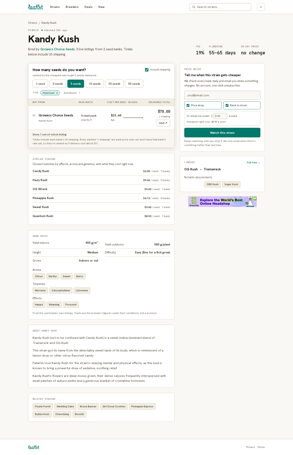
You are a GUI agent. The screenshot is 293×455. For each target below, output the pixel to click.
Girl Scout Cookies (114, 406)
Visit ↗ (163, 123)
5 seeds (76, 84)
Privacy (250, 447)
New (101, 7)
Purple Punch (43, 406)
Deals (88, 7)
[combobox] (222, 7)
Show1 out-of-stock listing (49, 134)
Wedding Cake (65, 406)
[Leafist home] (35, 6)
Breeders (72, 7)
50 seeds (134, 84)
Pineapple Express (142, 406)
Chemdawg (62, 414)
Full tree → (253, 162)
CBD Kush (213, 184)
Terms (261, 447)
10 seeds (95, 84)
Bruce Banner (88, 406)
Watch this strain (222, 132)
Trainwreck (212, 169)
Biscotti (79, 414)
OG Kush (191, 169)
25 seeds (114, 84)
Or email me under (198, 115)
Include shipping (160, 69)
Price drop (197, 105)
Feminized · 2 (50, 92)
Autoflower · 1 (72, 92)
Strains (55, 7)
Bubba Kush (42, 414)
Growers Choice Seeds (57, 49)
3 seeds (58, 84)
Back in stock (238, 105)
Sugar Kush (231, 184)
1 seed (40, 84)
